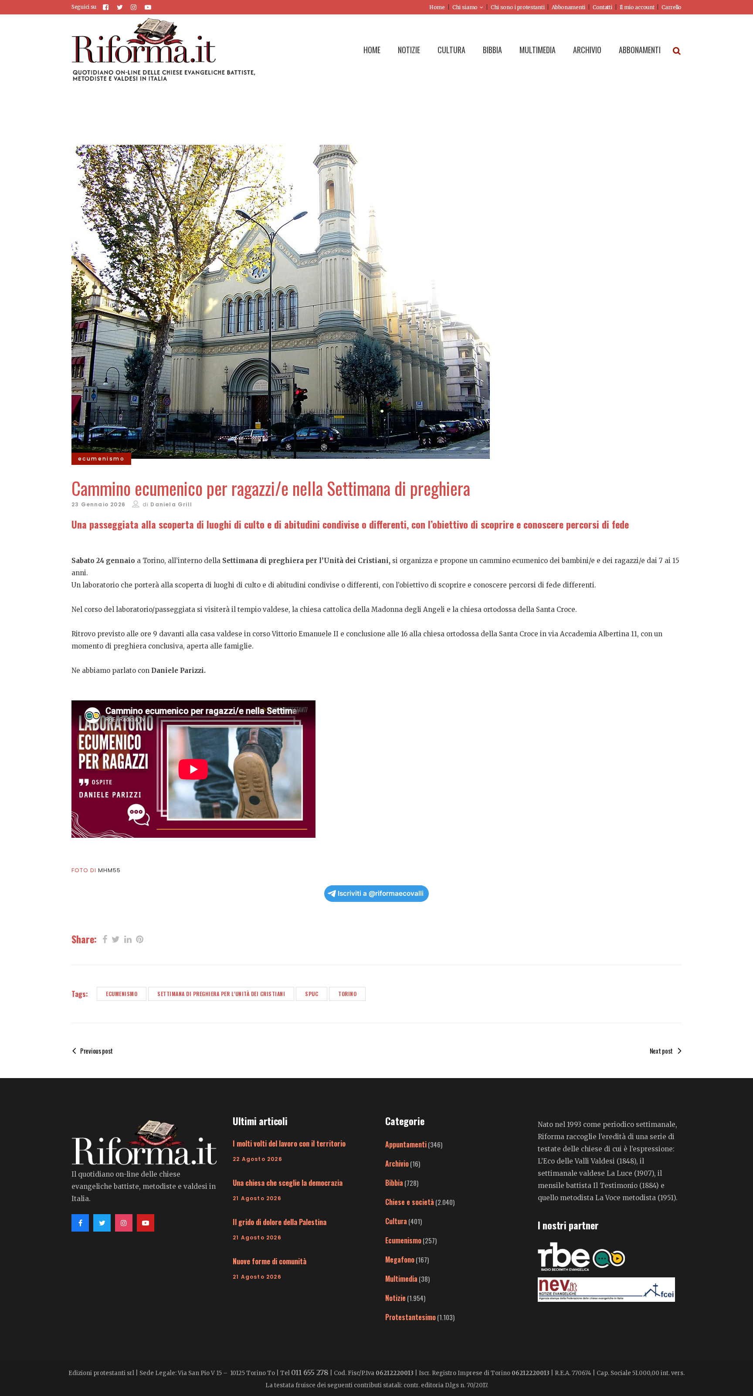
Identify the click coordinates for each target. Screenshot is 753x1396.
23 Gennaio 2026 (98, 504)
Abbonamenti (568, 7)
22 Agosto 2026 (257, 1159)
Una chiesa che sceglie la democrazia (288, 1183)
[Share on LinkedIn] (128, 938)
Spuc (311, 993)
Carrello (671, 7)
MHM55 (109, 870)
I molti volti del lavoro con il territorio (289, 1143)
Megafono (399, 1259)
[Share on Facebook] (104, 938)
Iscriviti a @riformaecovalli (381, 893)
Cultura (396, 1221)
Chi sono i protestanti (517, 7)
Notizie (395, 1298)
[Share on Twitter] (116, 938)
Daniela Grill (171, 504)
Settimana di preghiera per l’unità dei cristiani (221, 993)
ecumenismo (121, 993)
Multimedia (401, 1278)
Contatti (602, 7)
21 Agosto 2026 (257, 1198)
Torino (347, 993)
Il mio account (637, 7)
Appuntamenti (406, 1144)
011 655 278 (310, 1372)
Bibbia (394, 1183)
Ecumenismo (403, 1240)
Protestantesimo (410, 1317)
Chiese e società (409, 1202)
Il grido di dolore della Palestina (279, 1222)
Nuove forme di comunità (269, 1261)
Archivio (397, 1163)
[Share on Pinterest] (139, 938)
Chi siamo (465, 7)
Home (437, 7)
